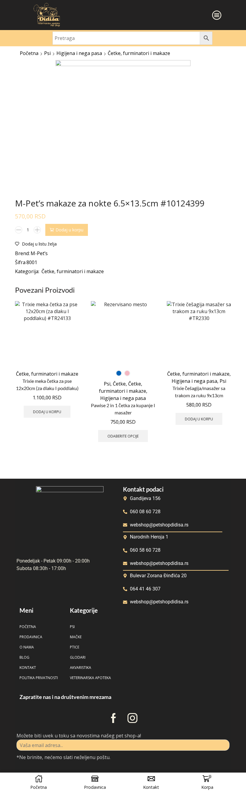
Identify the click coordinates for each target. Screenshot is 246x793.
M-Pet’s (39, 253)
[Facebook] (113, 718)
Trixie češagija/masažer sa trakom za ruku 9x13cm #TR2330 (198, 395)
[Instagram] (132, 718)
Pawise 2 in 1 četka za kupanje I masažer (123, 408)
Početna (29, 53)
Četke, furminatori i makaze (139, 53)
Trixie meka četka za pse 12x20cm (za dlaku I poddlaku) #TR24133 (47, 388)
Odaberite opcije (123, 436)
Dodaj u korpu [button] (47, 411)
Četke (119, 383)
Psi (47, 53)
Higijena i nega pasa (79, 53)
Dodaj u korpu (69, 230)
